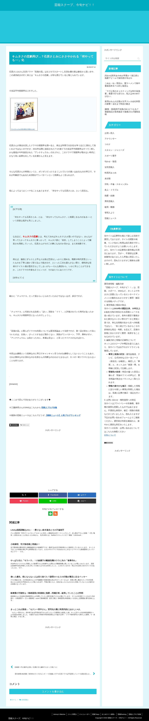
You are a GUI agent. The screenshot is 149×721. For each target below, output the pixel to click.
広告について (110, 435)
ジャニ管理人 (72, 714)
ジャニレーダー (84, 714)
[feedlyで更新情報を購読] (50, 513)
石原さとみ (25, 425)
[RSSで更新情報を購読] (55, 513)
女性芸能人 (15, 425)
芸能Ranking (122, 714)
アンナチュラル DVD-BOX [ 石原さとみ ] (23, 129)
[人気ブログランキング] (108, 443)
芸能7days (95, 714)
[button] (82, 501)
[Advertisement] (74, 27)
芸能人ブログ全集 (135, 714)
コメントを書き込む (53, 691)
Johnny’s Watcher (59, 714)
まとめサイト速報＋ (108, 714)
